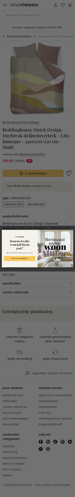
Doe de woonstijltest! (20, 258)
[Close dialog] (70, 232)
